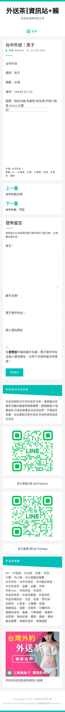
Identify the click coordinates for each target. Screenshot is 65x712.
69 (13, 172)
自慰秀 (10, 616)
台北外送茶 (12, 586)
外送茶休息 (12, 594)
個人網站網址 (14, 330)
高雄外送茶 (26, 621)
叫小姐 (18, 577)
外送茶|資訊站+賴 (32, 11)
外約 (42, 586)
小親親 (37, 172)
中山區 (28, 573)
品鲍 (33, 586)
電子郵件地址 (15, 312)
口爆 (29, 172)
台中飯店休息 (44, 581)
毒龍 (25, 612)
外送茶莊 (44, 594)
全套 (38, 573)
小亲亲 (21, 603)
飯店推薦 (11, 621)
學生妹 (46, 599)
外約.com (11, 590)
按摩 (22, 607)
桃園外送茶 (12, 612)
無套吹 (49, 612)
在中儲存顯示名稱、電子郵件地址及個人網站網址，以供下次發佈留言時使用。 (32, 356)
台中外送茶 (26, 581)
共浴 (46, 573)
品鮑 (25, 586)
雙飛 (33, 616)
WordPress (56, 703)
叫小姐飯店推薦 (34, 577)
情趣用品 (11, 607)
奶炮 (36, 599)
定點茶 (10, 603)
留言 (9, 245)
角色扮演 (22, 616)
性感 (45, 172)
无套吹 (32, 607)
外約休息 (25, 590)
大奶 (27, 599)
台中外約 (11, 581)
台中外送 (16, 168)
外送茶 (37, 590)
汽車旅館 (36, 612)
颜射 (50, 616)
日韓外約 (44, 607)
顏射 (12, 175)
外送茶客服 (29, 594)
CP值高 (21, 172)
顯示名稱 (12, 295)
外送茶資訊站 (14, 599)
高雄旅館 (41, 621)
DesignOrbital (29, 703)
